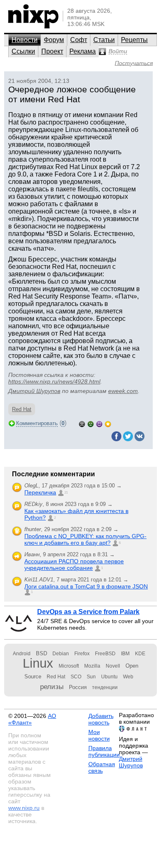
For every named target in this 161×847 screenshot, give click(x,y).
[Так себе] (91, 423)
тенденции (105, 687)
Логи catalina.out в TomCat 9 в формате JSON (86, 586)
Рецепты (134, 39)
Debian (60, 653)
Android (22, 653)
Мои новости (99, 735)
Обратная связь (101, 767)
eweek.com (123, 391)
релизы (52, 686)
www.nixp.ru (24, 808)
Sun (91, 676)
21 (66, 492)
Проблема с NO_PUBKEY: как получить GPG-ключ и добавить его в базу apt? (85, 539)
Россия (78, 687)
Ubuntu (109, 676)
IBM (125, 653)
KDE (140, 653)
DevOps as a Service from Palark (88, 611)
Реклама (82, 51)
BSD (41, 653)
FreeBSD (105, 653)
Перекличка (40, 492)
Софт (78, 39)
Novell (113, 665)
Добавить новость (101, 719)
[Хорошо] (99, 423)
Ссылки (23, 51)
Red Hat (21, 409)
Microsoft (69, 665)
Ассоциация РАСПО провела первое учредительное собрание (74, 564)
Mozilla (92, 665)
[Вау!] (108, 423)
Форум (54, 39)
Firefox (82, 653)
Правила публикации (104, 751)
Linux (38, 663)
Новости (25, 39)
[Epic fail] (82, 423)
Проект (52, 51)
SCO (76, 676)
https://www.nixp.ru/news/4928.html (54, 381)
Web (128, 676)
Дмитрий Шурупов (34, 391)
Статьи (104, 39)
